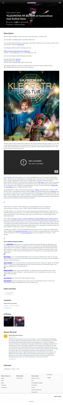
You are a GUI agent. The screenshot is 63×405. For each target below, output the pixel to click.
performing (7, 369)
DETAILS (31, 401)
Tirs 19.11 (18, 60)
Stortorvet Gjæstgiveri (26, 232)
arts (18, 369)
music (13, 369)
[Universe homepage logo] (31, 3)
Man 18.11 (18, 59)
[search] (3, 3)
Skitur (32, 191)
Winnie (37, 189)
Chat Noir (53, 191)
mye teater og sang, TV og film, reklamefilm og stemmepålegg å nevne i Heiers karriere (34, 218)
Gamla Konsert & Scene (21, 231)
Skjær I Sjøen (40, 182)
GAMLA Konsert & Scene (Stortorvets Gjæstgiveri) (17, 51)
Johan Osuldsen (8, 262)
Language (49, 374)
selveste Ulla (54, 185)
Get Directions (7, 307)
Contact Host (12, 359)
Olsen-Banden (9, 187)
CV (4, 254)
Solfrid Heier (20, 44)
